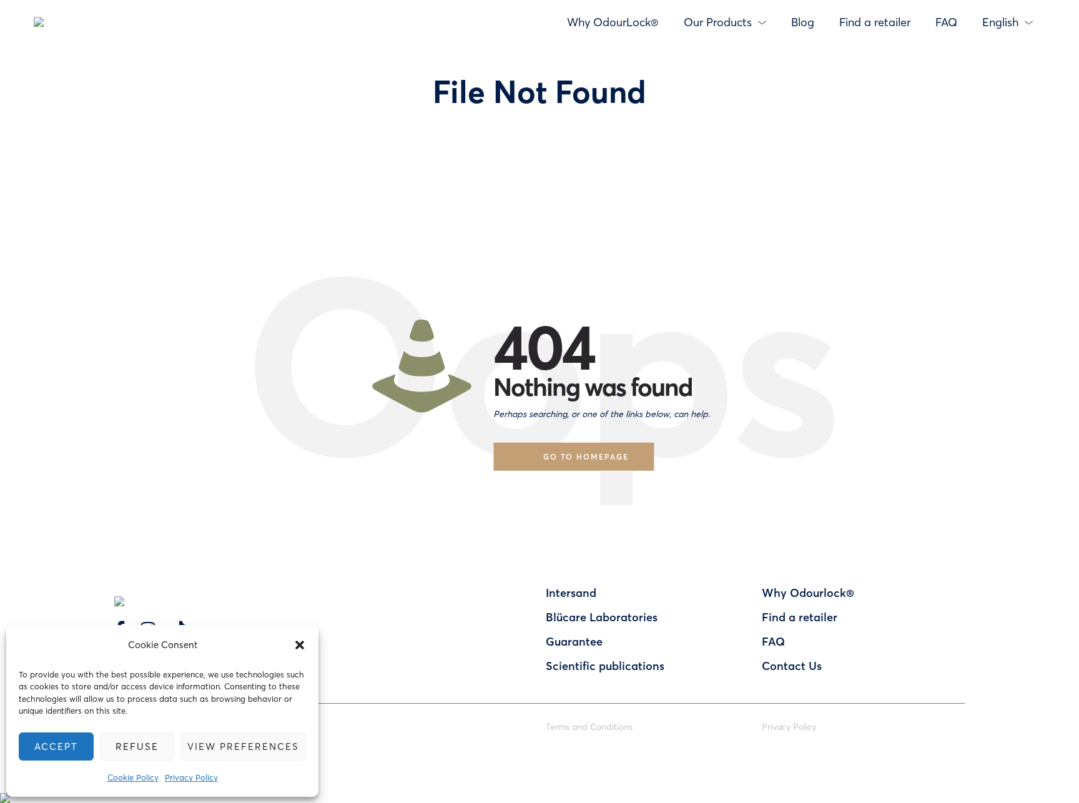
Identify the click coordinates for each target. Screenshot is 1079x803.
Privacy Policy (191, 777)
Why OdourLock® (613, 21)
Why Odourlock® (808, 592)
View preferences (243, 746)
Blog (802, 21)
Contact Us (792, 665)
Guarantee (574, 641)
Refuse (137, 746)
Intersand (571, 592)
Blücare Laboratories (602, 616)
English (1000, 21)
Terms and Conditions (589, 726)
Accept (56, 746)
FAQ (946, 21)
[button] (299, 645)
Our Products (718, 21)
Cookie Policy (133, 777)
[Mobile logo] (5, 787)
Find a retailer (874, 21)
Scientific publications (605, 665)
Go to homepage (586, 456)
